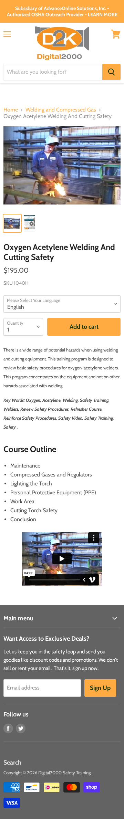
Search (12, 762)
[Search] (111, 72)
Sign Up (100, 688)
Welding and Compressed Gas (60, 110)
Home (10, 110)
